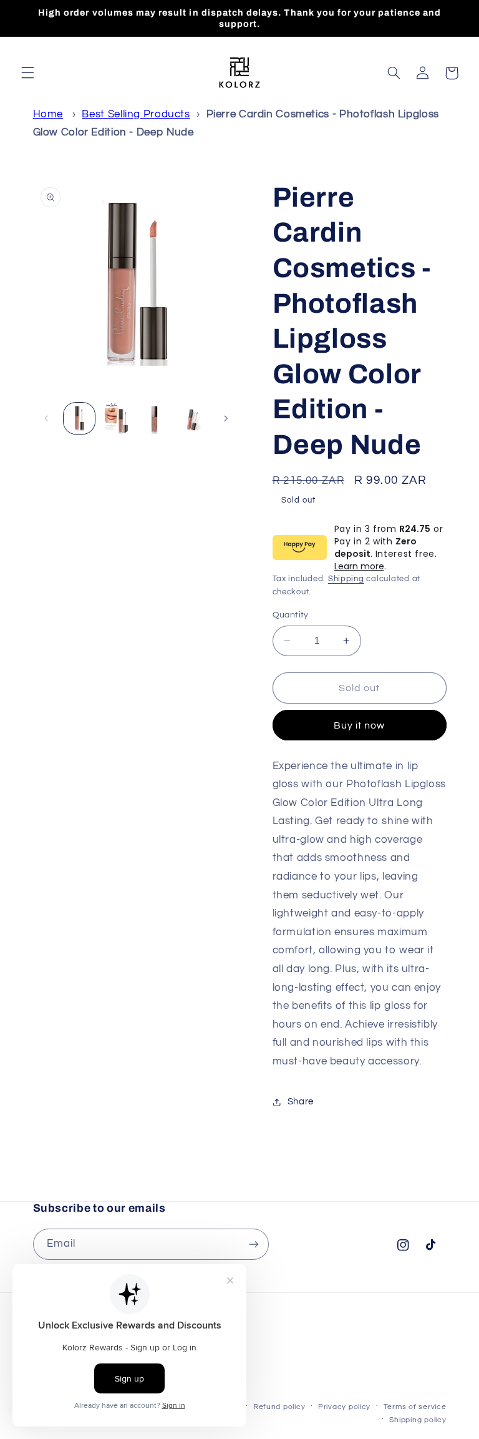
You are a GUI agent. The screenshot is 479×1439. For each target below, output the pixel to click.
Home (48, 114)
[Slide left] (46, 418)
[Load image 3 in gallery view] (154, 418)
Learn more (359, 566)
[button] (27, 73)
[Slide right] (226, 418)
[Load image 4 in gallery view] (192, 418)
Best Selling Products (136, 114)
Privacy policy (344, 1406)
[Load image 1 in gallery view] (79, 418)
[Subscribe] (253, 1244)
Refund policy (279, 1406)
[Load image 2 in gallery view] (116, 418)
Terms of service (415, 1406)
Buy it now (359, 725)
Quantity (291, 615)
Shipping (346, 579)
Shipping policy (417, 1420)
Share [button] (301, 1101)
